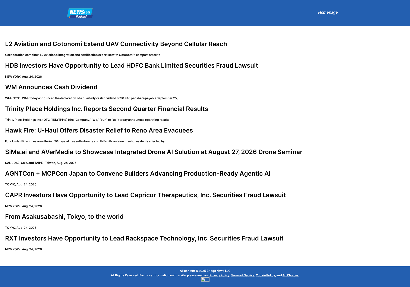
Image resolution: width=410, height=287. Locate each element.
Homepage (328, 12)
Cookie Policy (265, 275)
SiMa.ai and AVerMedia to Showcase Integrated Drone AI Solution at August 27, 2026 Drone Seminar (153, 152)
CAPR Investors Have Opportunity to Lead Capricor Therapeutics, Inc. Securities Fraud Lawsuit (145, 195)
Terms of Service (242, 275)
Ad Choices (290, 275)
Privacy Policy (219, 275)
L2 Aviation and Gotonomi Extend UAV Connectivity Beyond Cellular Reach (116, 44)
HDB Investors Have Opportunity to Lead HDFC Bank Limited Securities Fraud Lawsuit (131, 65)
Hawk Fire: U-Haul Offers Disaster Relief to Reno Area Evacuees (99, 130)
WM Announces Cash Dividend (51, 87)
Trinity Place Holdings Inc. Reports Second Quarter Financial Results (106, 108)
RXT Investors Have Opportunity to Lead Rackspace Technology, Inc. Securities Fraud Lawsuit (144, 238)
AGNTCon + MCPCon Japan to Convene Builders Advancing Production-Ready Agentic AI (138, 173)
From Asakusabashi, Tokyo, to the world (64, 216)
